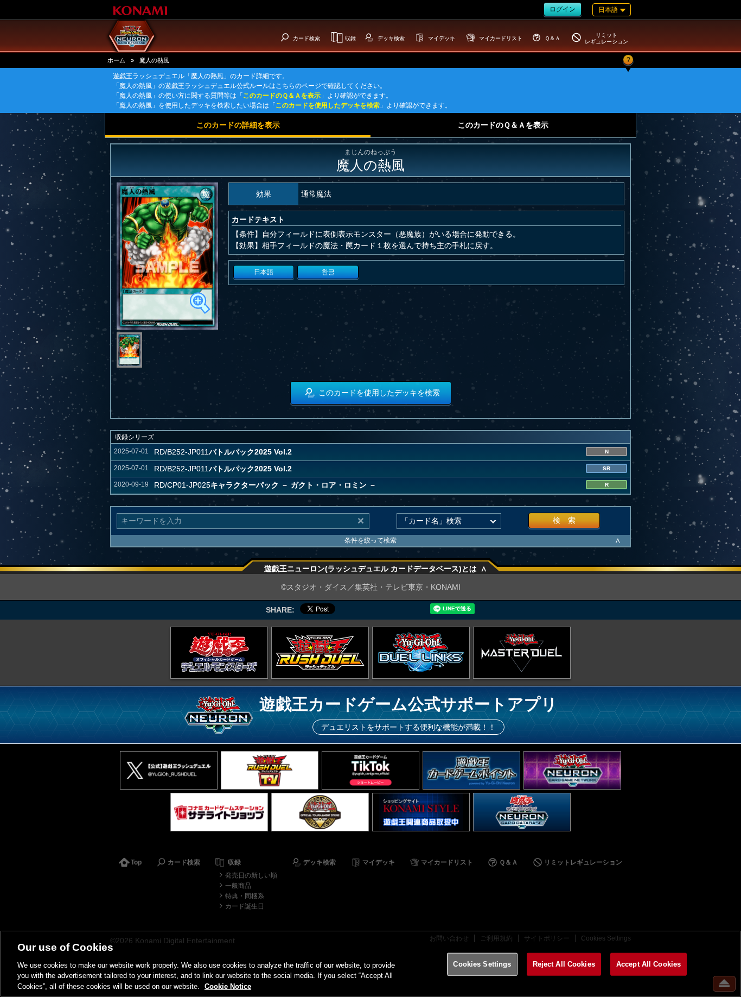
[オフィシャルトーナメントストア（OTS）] (320, 812)
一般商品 (238, 885)
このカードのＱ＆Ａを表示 (282, 95)
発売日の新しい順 (251, 875)
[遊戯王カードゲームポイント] (471, 770)
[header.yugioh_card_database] (132, 36)
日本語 (263, 272)
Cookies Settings (482, 964)
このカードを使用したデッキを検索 (328, 105)
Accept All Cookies (648, 964)
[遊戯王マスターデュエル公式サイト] (522, 653)
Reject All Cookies (564, 964)
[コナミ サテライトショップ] (219, 812)
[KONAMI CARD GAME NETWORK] (572, 770)
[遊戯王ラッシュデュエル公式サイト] (320, 653)
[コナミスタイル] (421, 812)
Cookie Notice (228, 986)
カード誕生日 (244, 906)
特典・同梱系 (244, 896)
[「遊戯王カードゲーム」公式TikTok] (370, 770)
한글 (328, 272)
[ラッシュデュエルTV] (269, 770)
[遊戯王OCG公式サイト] (219, 653)
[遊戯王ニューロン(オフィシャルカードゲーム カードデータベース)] (522, 812)
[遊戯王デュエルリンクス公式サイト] (421, 653)
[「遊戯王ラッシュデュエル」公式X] (169, 770)
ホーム (116, 60)
